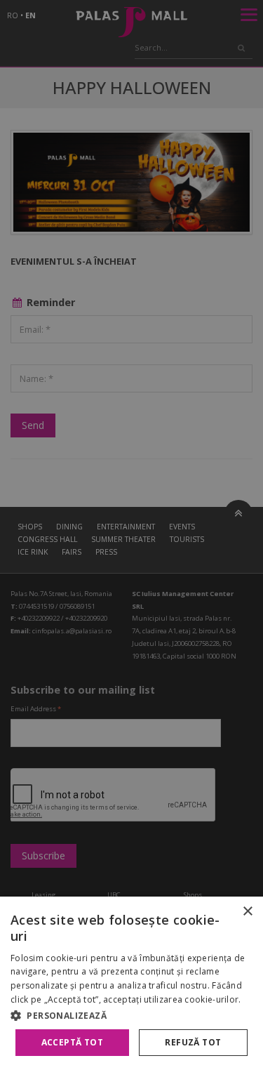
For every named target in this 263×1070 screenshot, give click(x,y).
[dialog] (131, 983)
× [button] (247, 911)
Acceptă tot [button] (72, 1042)
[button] (131, 1015)
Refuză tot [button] (193, 1042)
